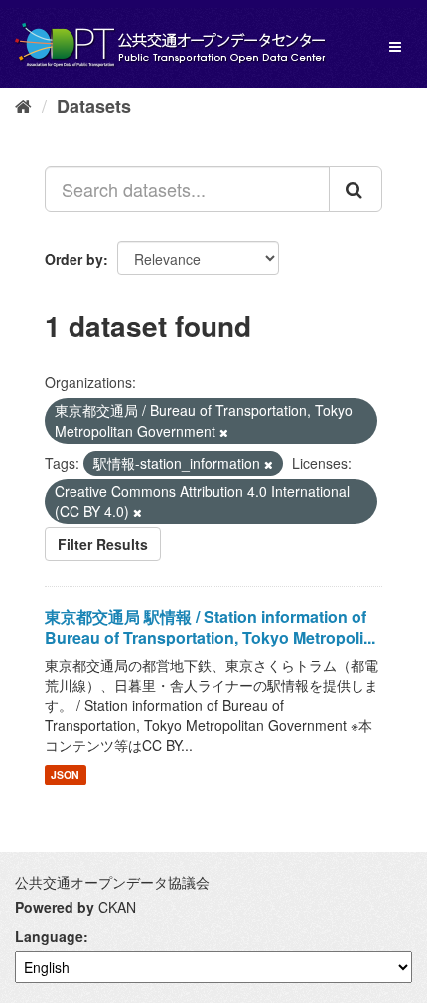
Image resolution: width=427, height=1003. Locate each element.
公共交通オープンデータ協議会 (112, 882)
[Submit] (355, 189)
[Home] (23, 105)
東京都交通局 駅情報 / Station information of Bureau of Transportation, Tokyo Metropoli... (210, 626)
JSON (65, 774)
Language (49, 936)
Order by (74, 259)
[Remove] (223, 432)
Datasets (94, 106)
